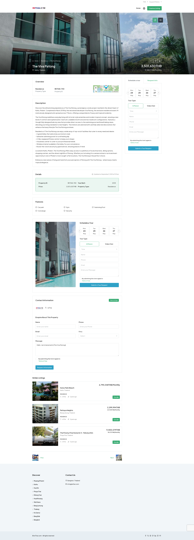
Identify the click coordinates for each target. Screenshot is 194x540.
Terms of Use (86, 281)
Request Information (44, 367)
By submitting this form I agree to (92, 280)
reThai (64, 396)
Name (37, 322)
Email (37, 331)
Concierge (42, 211)
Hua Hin (36, 488)
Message (38, 341)
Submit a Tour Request (99, 285)
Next (112, 458)
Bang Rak (37, 516)
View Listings (114, 300)
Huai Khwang (38, 498)
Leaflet (99, 91)
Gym (67, 207)
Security (69, 211)
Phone (81, 322)
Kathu (36, 484)
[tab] (155, 20)
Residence (44, 61)
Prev (42, 458)
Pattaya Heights (66, 410)
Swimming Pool (99, 207)
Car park (41, 207)
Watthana (37, 502)
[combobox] (99, 249)
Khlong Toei (38, 495)
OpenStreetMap (107, 91)
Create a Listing (154, 8)
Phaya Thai (37, 491)
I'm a (80, 331)
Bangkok (37, 520)
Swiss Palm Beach (67, 388)
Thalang (36, 509)
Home (138, 8)
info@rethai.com (73, 484)
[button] (106, 86)
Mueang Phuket (39, 481)
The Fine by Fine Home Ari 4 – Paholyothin (76, 433)
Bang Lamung (38, 506)
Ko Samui (37, 513)
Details (116, 397)
